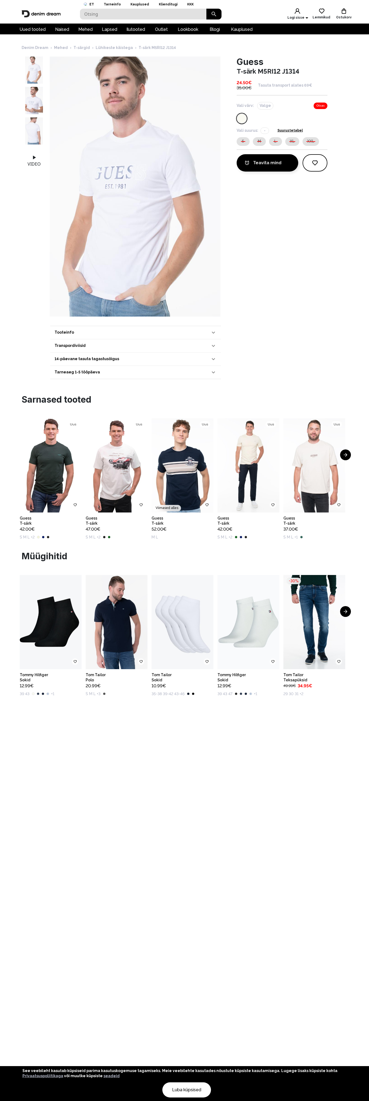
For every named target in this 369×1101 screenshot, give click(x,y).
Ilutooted (135, 29)
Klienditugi (168, 4)
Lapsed (109, 29)
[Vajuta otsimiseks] (214, 14)
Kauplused (139, 4)
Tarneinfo (112, 4)
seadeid (111, 1076)
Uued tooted (32, 29)
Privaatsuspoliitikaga (42, 1076)
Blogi (215, 29)
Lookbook (188, 29)
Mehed (85, 29)
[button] (135, 332)
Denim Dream (35, 47)
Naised (62, 29)
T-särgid (81, 47)
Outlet (161, 29)
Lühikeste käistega (114, 47)
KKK (190, 4)
